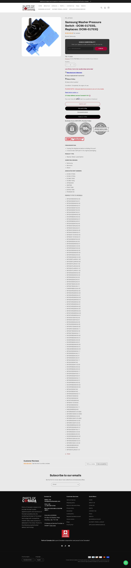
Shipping (67, 58)
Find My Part (70, 524)
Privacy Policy (70, 508)
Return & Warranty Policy (73, 505)
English (39, 559)
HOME (90, 500)
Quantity (67, 61)
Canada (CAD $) (27, 559)
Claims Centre (70, 519)
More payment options (82, 112)
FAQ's (90, 513)
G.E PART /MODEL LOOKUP (96, 522)
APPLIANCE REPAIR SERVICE (97, 524)
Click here (53, 525)
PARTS (91, 508)
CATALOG (91, 505)
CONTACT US (92, 511)
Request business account (74, 516)
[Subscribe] (78, 484)
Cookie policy (70, 513)
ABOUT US (92, 502)
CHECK (101, 48)
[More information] (90, 95)
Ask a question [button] (102, 464)
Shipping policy (71, 502)
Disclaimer (69, 511)
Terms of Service (71, 500)
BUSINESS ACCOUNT (95, 519)
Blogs (68, 522)
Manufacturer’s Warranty (74, 72)
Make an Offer (82, 116)
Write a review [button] (90, 464)
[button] (55, 6)
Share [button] (68, 453)
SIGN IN (91, 516)
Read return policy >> (71, 92)
